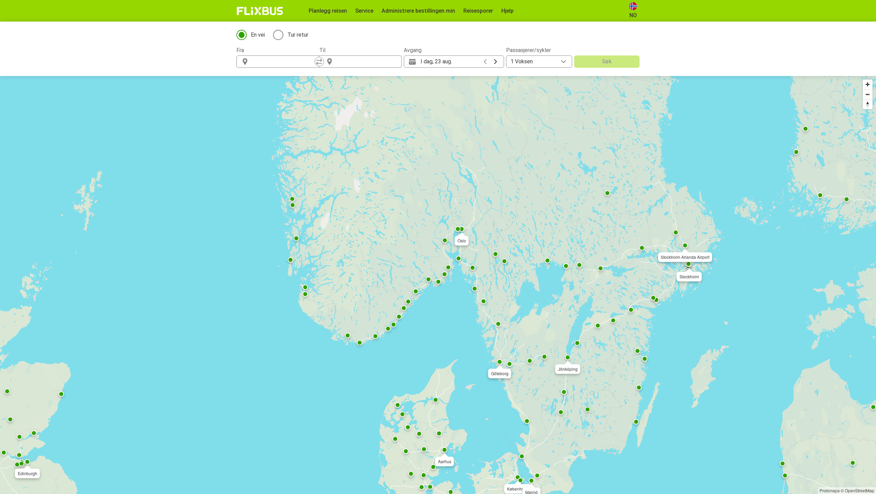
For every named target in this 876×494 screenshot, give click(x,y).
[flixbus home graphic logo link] (260, 11)
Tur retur (297, 34)
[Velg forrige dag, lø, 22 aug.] (485, 62)
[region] (438, 285)
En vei (258, 34)
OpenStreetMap (859, 490)
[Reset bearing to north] (868, 104)
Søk (606, 61)
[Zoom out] (868, 94)
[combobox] (284, 62)
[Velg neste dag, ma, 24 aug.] (495, 62)
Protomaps (830, 490)
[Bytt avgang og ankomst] (319, 61)
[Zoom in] (868, 84)
